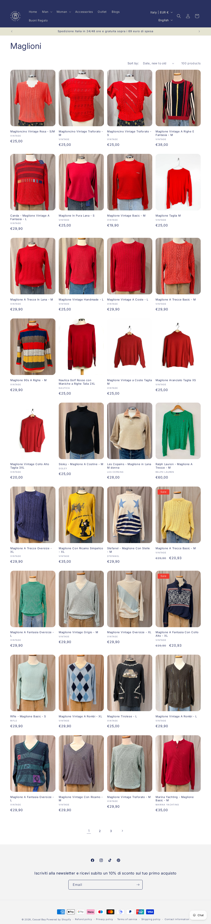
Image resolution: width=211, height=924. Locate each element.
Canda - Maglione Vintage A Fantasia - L (30, 217)
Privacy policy (104, 919)
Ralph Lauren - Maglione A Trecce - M (174, 465)
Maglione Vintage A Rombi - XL (80, 716)
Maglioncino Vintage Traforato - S (129, 133)
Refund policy (83, 919)
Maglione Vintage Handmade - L (81, 299)
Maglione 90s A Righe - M (28, 380)
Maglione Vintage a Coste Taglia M (129, 381)
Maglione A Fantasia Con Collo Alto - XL (177, 634)
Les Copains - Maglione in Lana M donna (129, 465)
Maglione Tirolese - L (122, 716)
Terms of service (127, 919)
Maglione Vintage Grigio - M (78, 632)
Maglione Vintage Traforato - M (129, 797)
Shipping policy (151, 919)
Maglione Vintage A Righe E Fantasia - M (175, 133)
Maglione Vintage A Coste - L (127, 299)
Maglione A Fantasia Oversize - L (32, 634)
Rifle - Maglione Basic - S (28, 716)
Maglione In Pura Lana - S (77, 215)
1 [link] (89, 831)
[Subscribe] (137, 885)
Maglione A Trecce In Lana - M (31, 299)
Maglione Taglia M (168, 215)
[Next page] (122, 830)
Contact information (177, 919)
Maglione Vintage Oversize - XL (129, 632)
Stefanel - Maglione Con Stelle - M (128, 550)
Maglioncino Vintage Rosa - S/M (32, 131)
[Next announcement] (199, 31)
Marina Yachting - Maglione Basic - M (175, 798)
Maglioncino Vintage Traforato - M (81, 133)
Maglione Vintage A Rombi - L (176, 716)
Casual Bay (39, 919)
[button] (47, 11)
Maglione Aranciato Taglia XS (176, 380)
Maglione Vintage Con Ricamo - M (81, 798)
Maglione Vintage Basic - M (126, 215)
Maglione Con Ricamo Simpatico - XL (81, 550)
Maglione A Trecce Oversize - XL (31, 550)
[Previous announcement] (11, 31)
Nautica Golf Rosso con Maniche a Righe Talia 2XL (77, 381)
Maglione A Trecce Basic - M (176, 299)
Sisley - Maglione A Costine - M (81, 464)
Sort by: (133, 63)
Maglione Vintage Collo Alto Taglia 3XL (29, 465)
